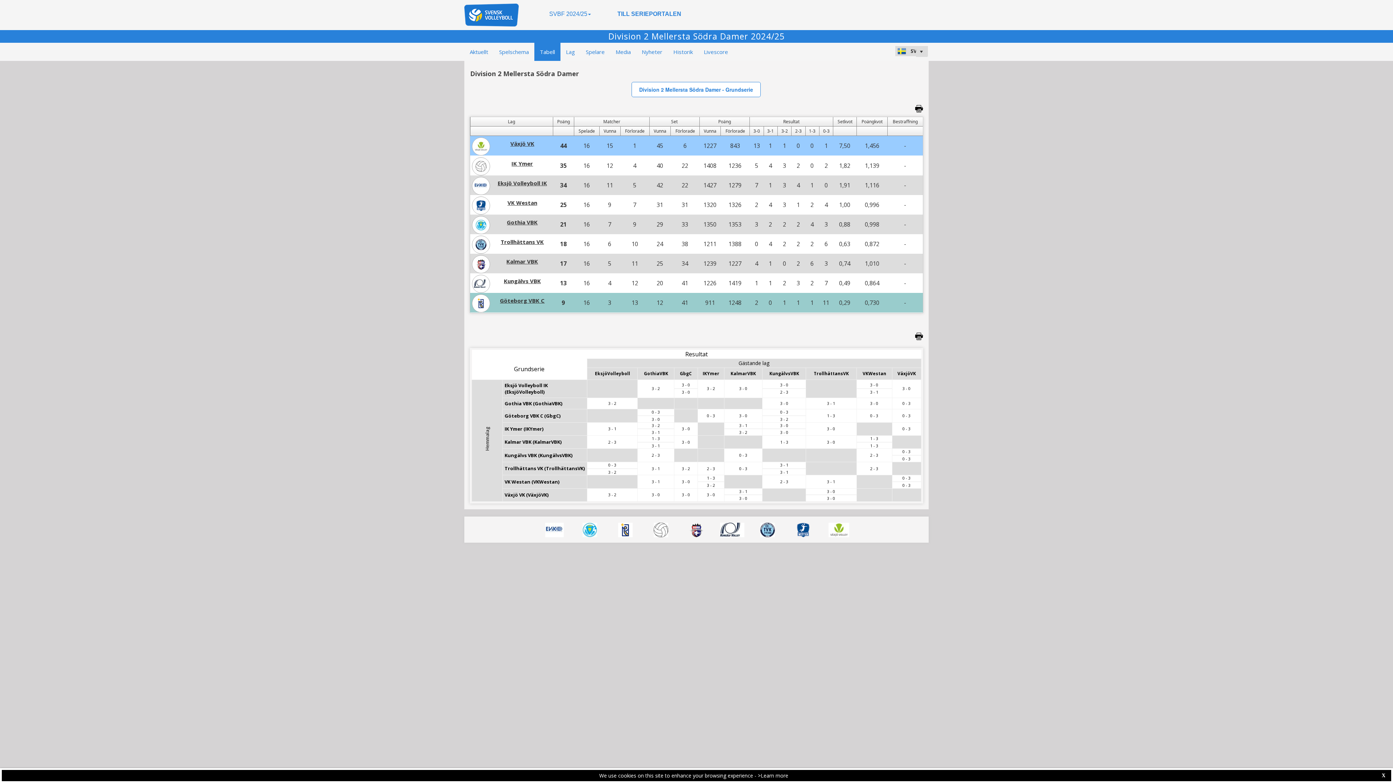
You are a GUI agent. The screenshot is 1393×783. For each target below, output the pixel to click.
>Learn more (773, 775)
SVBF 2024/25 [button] (568, 14)
